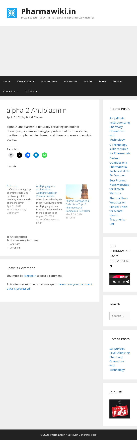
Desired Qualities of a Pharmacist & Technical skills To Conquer (119, 166)
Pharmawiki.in (48, 11)
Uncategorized (18, 236)
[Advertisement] (68, 51)
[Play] (113, 281)
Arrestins (15, 247)
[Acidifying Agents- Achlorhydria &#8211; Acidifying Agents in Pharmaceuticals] (51, 204)
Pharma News (49, 81)
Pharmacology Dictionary (24, 240)
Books (102, 81)
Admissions (70, 81)
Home (7, 81)
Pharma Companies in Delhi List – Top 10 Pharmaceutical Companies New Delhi (78, 205)
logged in (30, 276)
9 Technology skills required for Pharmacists (119, 149)
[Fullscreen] (129, 281)
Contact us (9, 91)
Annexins (15, 244)
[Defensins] (21, 199)
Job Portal (31, 91)
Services (118, 81)
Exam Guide (24, 81)
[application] (119, 279)
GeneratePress (88, 434)
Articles (88, 81)
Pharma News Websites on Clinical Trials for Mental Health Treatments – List (118, 211)
